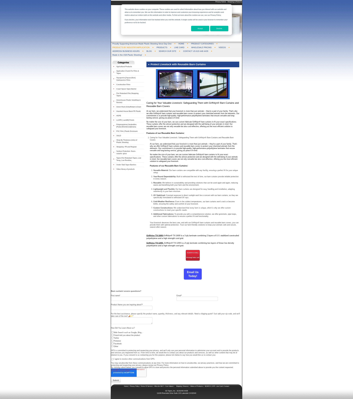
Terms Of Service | (147, 386)
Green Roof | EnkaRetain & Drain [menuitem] (128, 107)
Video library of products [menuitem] (125, 169)
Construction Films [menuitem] (123, 84)
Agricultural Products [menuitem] (124, 66)
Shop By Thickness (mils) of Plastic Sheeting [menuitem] (126, 141)
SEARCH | (208, 386)
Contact (226, 386)
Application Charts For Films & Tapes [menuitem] (127, 72)
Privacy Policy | (134, 386)
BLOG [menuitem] (149, 51)
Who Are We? (158, 386)
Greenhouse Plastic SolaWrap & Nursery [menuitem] (128, 101)
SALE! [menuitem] (118, 135)
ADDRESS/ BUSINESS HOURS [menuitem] (126, 51)
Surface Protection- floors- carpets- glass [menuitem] (126, 152)
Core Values (169, 386)
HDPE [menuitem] (118, 116)
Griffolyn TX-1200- (155, 243)
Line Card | (220, 386)
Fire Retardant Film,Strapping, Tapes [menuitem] (127, 94)
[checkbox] (176, 339)
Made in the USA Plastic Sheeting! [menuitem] (127, 55)
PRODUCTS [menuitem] (162, 47)
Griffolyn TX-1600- (155, 235)
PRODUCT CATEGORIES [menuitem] (202, 44)
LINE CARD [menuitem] (179, 47)
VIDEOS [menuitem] (222, 47)
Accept (200, 29)
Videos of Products (196, 386)
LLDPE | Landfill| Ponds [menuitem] (125, 120)
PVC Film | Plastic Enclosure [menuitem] (127, 131)
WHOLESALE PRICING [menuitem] (201, 47)
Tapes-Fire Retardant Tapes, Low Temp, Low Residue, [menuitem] (128, 159)
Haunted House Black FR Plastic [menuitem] (128, 111)
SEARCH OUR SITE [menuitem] (167, 51)
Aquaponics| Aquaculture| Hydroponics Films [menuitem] (126, 79)
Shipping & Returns (234, 2)
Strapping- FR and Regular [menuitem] (126, 147)
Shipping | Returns (182, 386)
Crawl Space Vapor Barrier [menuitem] (126, 89)
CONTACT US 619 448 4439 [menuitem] (195, 51)
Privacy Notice (220, 2)
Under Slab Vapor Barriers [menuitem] (126, 165)
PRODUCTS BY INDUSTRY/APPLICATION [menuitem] (131, 47)
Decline (219, 29)
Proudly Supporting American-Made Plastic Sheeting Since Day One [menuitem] (142, 44)
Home (126, 386)
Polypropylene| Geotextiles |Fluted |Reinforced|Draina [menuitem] (126, 126)
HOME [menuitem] (181, 44)
